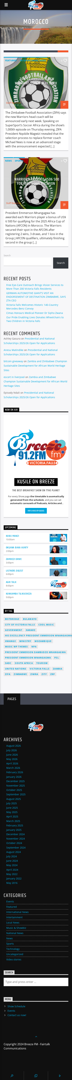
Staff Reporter (13, 102)
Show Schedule (16, 1006)
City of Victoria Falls (20, 624)
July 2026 (11, 750)
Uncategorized (14, 954)
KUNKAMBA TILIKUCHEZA (19, 594)
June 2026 (12, 754)
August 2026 (13, 745)
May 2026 (11, 759)
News (8, 160)
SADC (8, 663)
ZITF (44, 674)
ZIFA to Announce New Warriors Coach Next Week (36, 81)
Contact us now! (17, 1015)
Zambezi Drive (14, 559)
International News (33, 60)
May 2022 (11, 874)
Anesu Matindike (13, 350)
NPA (34, 646)
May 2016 (11, 883)
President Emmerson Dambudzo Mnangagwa (35, 652)
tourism (42, 663)
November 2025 (15, 785)
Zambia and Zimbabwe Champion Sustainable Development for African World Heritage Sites (35, 366)
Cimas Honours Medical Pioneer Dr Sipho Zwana (34, 313)
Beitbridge (12, 619)
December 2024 (15, 834)
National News (14, 933)
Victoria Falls (39, 668)
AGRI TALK (11, 582)
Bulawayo (30, 619)
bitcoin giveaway (13, 361)
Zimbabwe (20, 674)
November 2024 (15, 838)
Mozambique (43, 641)
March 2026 (13, 767)
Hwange (10, 641)
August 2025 (13, 799)
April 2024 (12, 869)
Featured (11, 60)
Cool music (46, 624)
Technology (13, 949)
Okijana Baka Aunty (17, 547)
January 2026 (13, 776)
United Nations (15, 668)
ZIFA (7, 674)
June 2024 (12, 860)
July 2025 (11, 803)
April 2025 (12, 816)
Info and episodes (36, 511)
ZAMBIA (57, 668)
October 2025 (14, 790)
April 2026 (12, 763)
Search (7, 255)
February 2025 (14, 825)
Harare (30, 630)
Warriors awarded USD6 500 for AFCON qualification (36, 181)
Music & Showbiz (16, 927)
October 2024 (14, 843)
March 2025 (13, 821)
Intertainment (14, 917)
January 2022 (13, 878)
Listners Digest (14, 571)
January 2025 (13, 829)
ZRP (52, 674)
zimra (34, 674)
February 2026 (14, 772)
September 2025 (16, 794)
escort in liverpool (14, 377)
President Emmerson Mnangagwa (28, 657)
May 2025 (11, 812)
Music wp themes (16, 646)
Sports (19, 160)
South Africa (24, 663)
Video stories (13, 959)
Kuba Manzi (12, 536)
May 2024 (11, 865)
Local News (12, 922)
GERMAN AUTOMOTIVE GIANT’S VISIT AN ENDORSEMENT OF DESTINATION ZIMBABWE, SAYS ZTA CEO (36, 296)
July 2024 (11, 856)
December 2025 (15, 781)
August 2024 (13, 852)
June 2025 (12, 807)
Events (10, 901)
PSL (56, 657)
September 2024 (16, 847)
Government (13, 630)
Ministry (25, 641)
